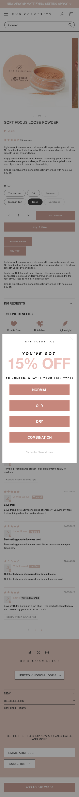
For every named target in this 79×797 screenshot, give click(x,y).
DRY (39, 421)
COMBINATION (40, 437)
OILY (39, 405)
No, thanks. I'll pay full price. (39, 452)
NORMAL (39, 389)
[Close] (72, 339)
